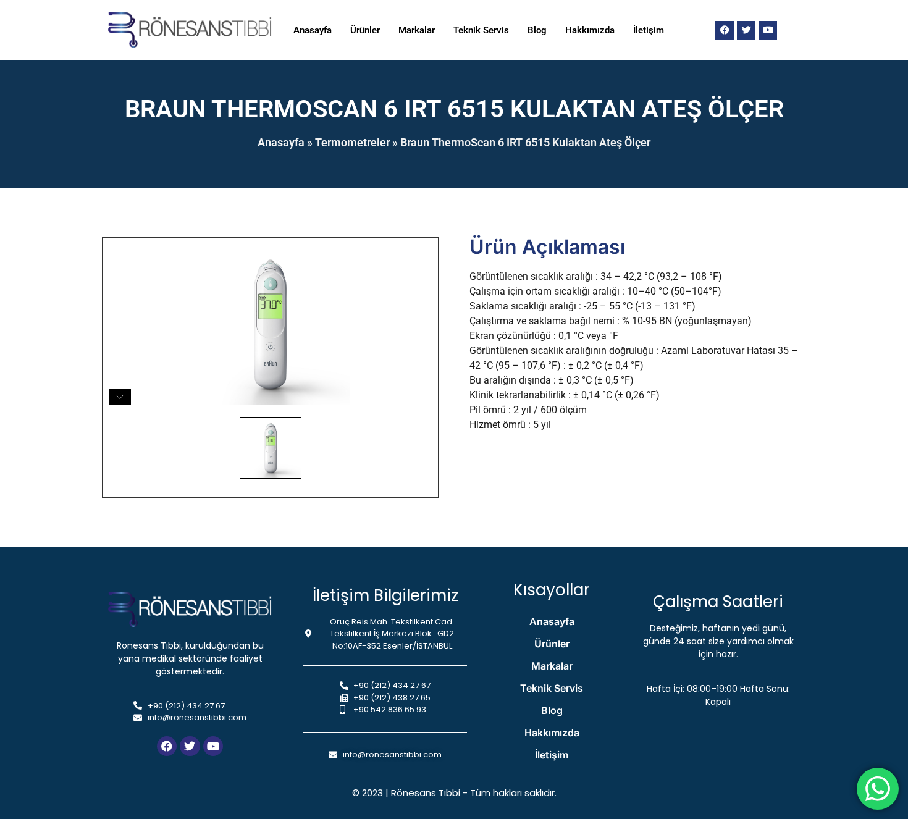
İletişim (648, 30)
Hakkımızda (590, 30)
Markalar (416, 30)
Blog (537, 30)
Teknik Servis (481, 30)
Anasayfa (312, 30)
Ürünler (365, 30)
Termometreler (352, 142)
